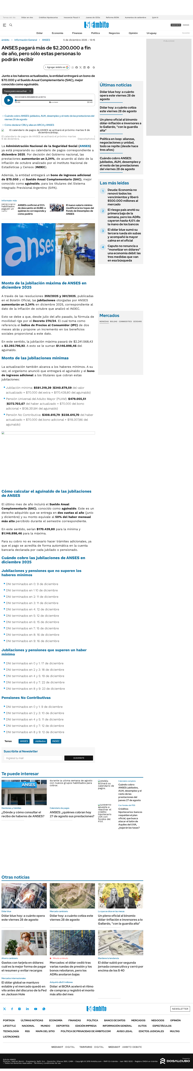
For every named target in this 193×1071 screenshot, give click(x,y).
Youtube (35, 1009)
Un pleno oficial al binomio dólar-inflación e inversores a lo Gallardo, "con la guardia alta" (120, 125)
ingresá (186, 25)
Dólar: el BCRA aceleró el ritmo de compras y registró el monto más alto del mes (72, 990)
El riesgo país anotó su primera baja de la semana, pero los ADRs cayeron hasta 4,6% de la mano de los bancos (124, 217)
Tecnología (11, 1031)
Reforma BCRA (112, 17)
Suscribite (78, 758)
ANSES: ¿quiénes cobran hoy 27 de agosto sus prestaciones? (72, 814)
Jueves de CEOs (93, 17)
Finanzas (77, 33)
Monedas (104, 321)
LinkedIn (27, 1009)
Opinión (133, 33)
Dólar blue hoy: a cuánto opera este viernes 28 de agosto (117, 95)
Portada (9, 1020)
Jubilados (40, 741)
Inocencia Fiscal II (72, 17)
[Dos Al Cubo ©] (175, 1061)
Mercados (138, 1020)
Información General (25, 40)
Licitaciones (11, 1036)
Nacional (28, 1025)
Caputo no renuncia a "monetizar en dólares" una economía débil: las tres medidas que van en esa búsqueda (124, 253)
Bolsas (113, 321)
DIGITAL (63, 1047)
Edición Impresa (86, 1025)
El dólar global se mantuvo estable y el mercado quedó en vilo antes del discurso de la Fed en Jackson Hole (24, 988)
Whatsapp (44, 1009)
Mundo (45, 1025)
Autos (142, 1025)
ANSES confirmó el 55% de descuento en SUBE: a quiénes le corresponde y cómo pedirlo (32, 209)
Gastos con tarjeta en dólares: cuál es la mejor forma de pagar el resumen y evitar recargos (24, 966)
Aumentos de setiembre (135, 17)
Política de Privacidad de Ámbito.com (86, 1031)
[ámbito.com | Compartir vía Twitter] (80, 67)
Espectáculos (162, 1025)
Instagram (19, 1009)
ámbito (5, 40)
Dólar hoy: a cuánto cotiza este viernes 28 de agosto (118, 109)
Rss (27, 1031)
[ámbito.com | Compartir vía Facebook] (76, 67)
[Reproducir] (8, 100)
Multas (175, 1031)
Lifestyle (9, 1025)
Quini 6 (155, 17)
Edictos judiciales (151, 1031)
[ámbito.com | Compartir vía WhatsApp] (72, 67)
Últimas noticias (32, 1020)
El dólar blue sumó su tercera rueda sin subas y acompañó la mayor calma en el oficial (124, 235)
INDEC (56, 741)
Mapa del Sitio (45, 1031)
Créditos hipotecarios (48, 17)
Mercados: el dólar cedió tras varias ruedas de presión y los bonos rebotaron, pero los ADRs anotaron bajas (71, 968)
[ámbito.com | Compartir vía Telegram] (88, 67)
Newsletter (186, 33)
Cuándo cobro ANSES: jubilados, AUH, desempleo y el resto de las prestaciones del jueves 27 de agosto (130, 792)
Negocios (114, 33)
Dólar (39, 33)
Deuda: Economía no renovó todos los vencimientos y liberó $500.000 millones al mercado (123, 197)
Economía (57, 33)
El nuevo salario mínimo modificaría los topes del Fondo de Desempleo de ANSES (80, 209)
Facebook (12, 1009)
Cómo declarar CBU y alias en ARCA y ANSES (29, 125)
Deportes (62, 1025)
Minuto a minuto (60, 958)
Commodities (125, 321)
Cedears (137, 321)
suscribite (176, 25)
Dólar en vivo (27, 17)
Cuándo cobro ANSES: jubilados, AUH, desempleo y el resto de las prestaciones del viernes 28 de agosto (120, 163)
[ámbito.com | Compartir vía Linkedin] (84, 67)
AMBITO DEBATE (125, 1047)
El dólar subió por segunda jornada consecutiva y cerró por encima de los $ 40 (120, 966)
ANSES (46, 40)
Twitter (4, 1009)
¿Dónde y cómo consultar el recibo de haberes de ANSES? (23, 814)
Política (95, 33)
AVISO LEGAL (125, 1031)
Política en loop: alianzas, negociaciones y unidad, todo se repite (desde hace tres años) (119, 144)
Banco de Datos (114, 1020)
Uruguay (152, 33)
